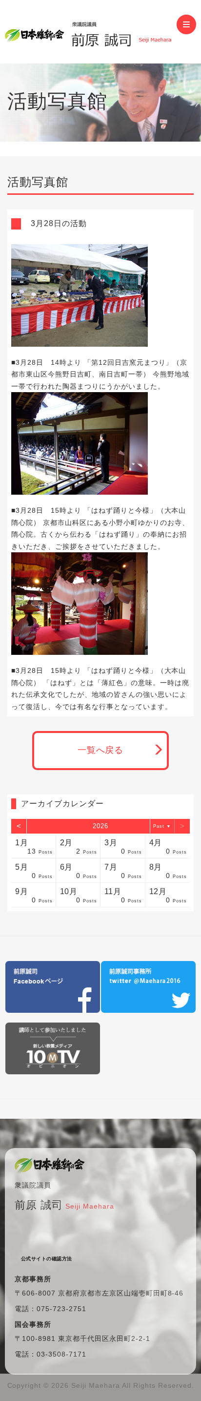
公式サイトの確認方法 (46, 1258)
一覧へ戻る (101, 750)
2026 (100, 826)
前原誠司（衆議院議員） (91, 31)
